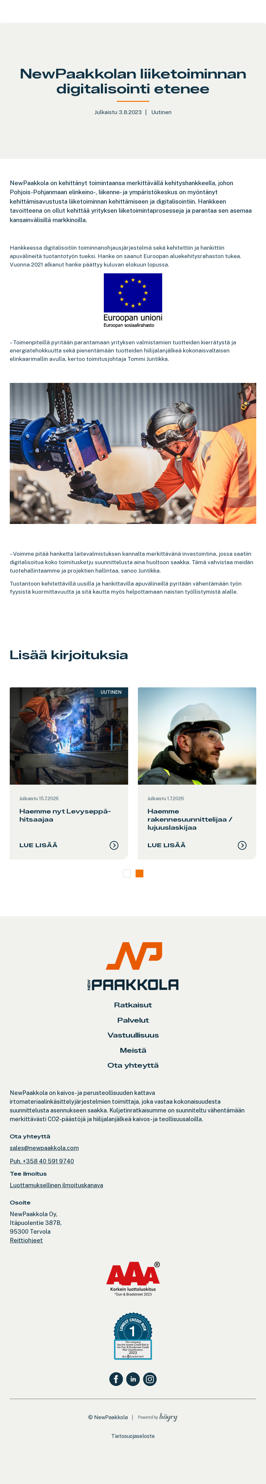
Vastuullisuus (133, 1035)
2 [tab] (139, 873)
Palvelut (133, 1020)
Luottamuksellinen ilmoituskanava (56, 1185)
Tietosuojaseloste (133, 1436)
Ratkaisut (133, 1005)
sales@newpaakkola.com (44, 1148)
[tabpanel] (69, 773)
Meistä (133, 1050)
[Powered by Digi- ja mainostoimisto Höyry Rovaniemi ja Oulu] (158, 1416)
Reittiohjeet (26, 1240)
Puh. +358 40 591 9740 (42, 1161)
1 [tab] (127, 873)
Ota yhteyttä (133, 1065)
